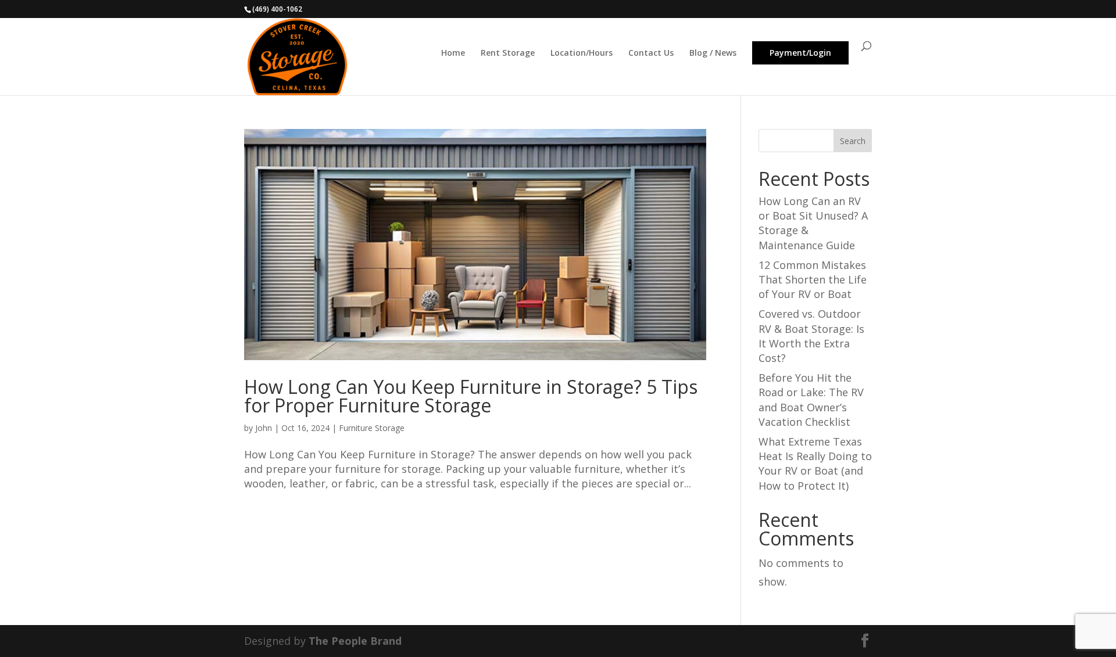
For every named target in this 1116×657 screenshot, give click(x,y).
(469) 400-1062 (277, 9)
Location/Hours (581, 55)
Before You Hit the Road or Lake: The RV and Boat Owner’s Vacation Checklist (811, 400)
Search (852, 140)
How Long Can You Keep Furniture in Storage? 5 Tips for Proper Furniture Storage (471, 396)
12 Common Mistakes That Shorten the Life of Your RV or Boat (813, 279)
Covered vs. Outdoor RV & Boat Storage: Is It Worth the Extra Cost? (811, 336)
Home (453, 55)
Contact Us (651, 55)
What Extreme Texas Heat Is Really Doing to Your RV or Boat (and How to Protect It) (815, 464)
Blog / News (712, 55)
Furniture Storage (372, 427)
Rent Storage (508, 55)
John (263, 427)
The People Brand (355, 641)
